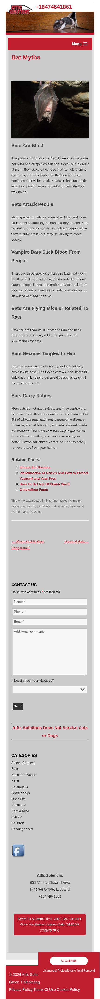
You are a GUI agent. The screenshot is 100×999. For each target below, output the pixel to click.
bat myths (28, 506)
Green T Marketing (24, 982)
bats (72, 506)
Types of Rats (76, 541)
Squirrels (17, 823)
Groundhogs (20, 793)
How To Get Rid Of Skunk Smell (45, 484)
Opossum (18, 799)
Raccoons (18, 805)
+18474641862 (50, 896)
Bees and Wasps (23, 775)
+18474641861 (53, 7)
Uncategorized (22, 829)
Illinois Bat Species (35, 467)
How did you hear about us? (33, 680)
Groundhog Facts (34, 489)
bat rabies (43, 506)
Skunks (16, 817)
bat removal (60, 506)
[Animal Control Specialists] (50, 34)
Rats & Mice (20, 811)
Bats (48, 500)
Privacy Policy (21, 990)
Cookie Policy (68, 990)
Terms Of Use (44, 990)
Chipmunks (19, 787)
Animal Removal (23, 762)
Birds (15, 781)
